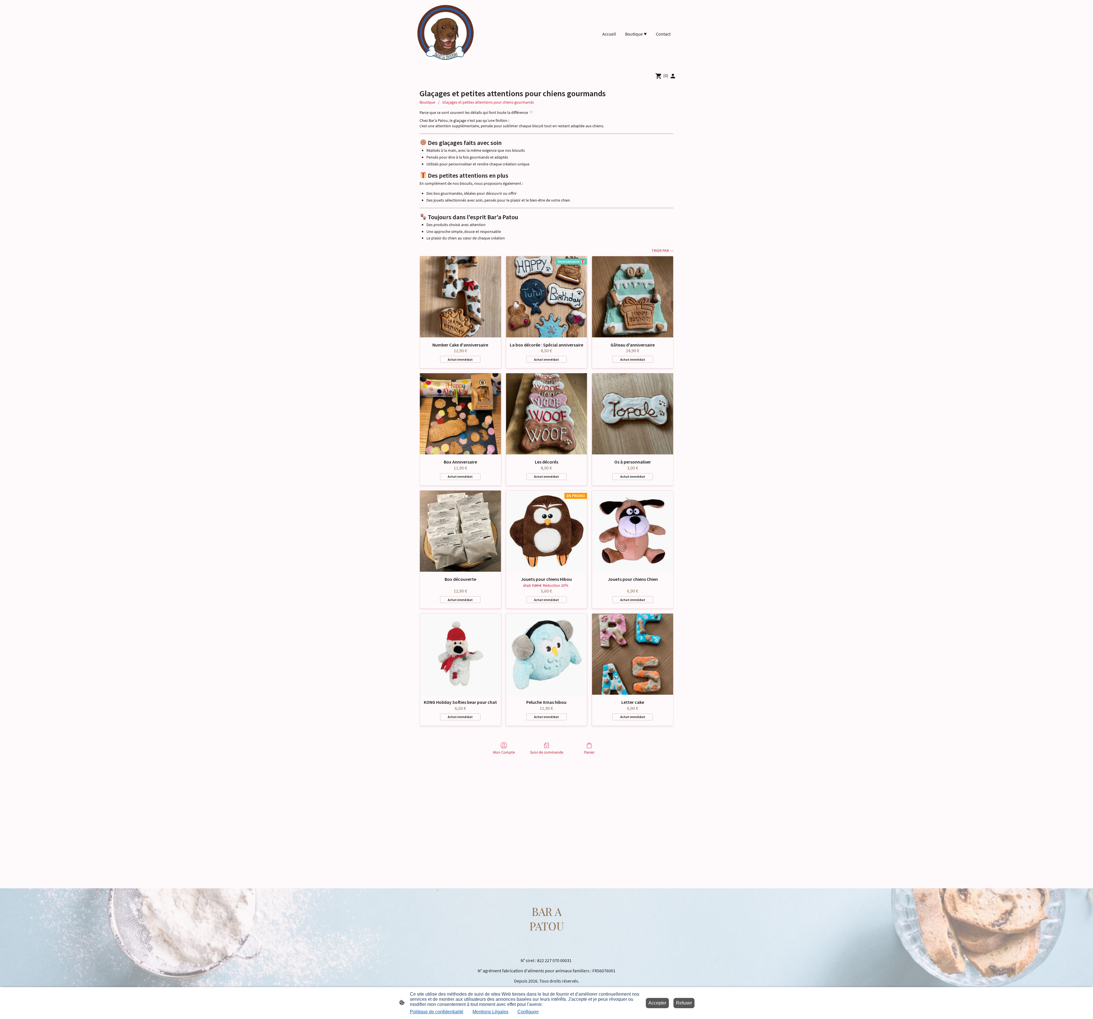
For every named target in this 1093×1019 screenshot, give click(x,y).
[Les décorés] (546, 413)
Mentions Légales (490, 1011)
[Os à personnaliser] (632, 413)
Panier (589, 752)
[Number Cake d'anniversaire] (460, 296)
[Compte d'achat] (672, 76)
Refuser (684, 1002)
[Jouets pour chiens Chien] (632, 531)
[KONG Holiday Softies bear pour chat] (460, 654)
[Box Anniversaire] (460, 413)
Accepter (657, 1002)
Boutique (427, 102)
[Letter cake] (632, 654)
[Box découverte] (460, 531)
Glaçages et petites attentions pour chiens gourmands (488, 102)
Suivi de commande (546, 752)
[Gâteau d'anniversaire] (632, 296)
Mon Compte (504, 752)
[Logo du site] (446, 33)
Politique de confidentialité (436, 1011)
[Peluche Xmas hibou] (546, 654)
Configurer (528, 1011)
